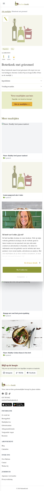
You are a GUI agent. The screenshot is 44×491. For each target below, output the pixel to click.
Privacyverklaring (7, 479)
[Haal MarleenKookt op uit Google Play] (18, 404)
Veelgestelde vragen (8, 432)
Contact (4, 462)
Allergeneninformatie (8, 429)
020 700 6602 (6, 397)
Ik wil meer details (30, 263)
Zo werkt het (6, 415)
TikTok (20, 373)
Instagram (9, 373)
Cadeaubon (5, 449)
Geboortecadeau (6, 425)
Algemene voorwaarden (9, 476)
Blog (3, 446)
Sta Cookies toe (22, 270)
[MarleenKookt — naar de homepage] (22, 3)
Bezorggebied (6, 418)
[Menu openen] (4, 3)
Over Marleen (6, 459)
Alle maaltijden (6, 11)
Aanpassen (21, 277)
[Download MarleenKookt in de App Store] (7, 404)
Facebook (32, 373)
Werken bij (5, 466)
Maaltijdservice (6, 422)
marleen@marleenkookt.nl (10, 400)
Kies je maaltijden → (22, 104)
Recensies (4, 436)
